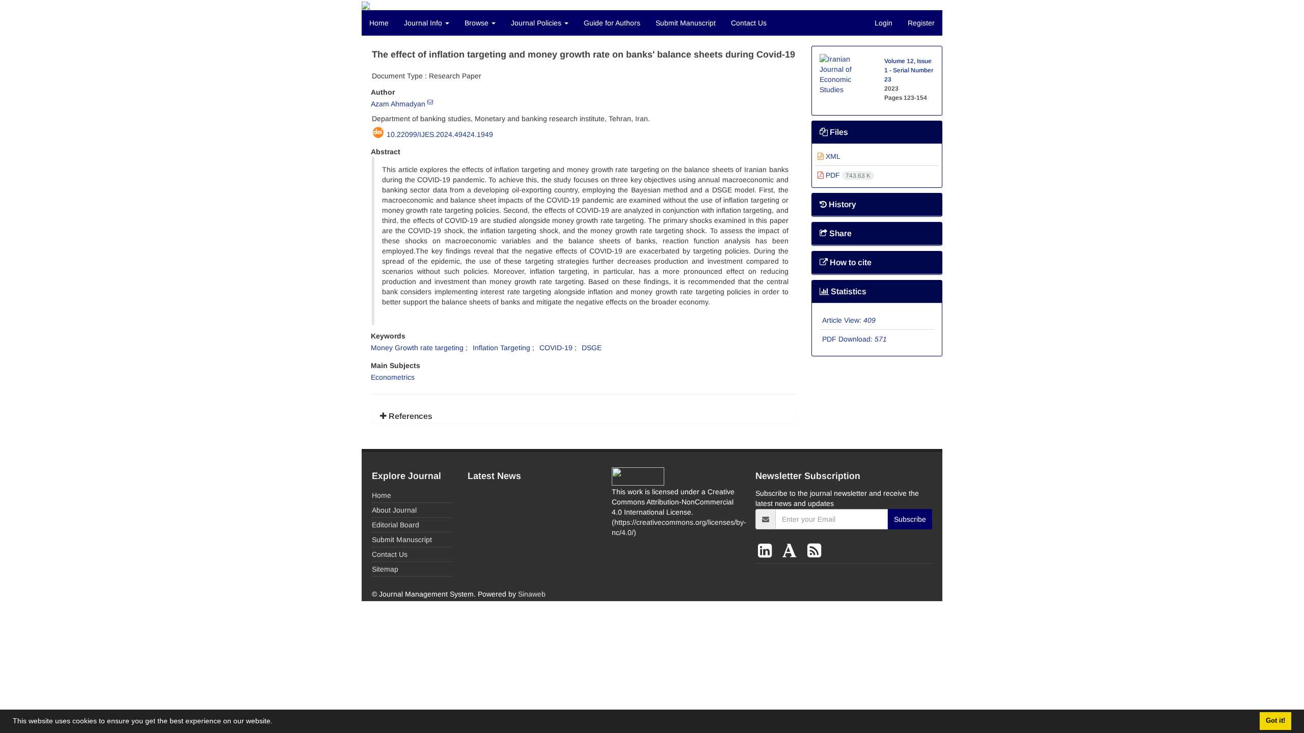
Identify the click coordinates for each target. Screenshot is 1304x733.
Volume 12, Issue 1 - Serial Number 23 (908, 70)
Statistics (847, 291)
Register (921, 23)
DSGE (592, 348)
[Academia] (792, 550)
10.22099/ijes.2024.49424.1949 (440, 134)
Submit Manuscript (686, 23)
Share (839, 233)
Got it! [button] (1275, 720)
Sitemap (385, 569)
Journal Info (424, 23)
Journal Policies (537, 23)
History (841, 204)
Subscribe (910, 519)
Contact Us (749, 23)
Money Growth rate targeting (417, 348)
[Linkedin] (767, 550)
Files (838, 132)
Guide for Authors (612, 23)
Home (379, 23)
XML (832, 156)
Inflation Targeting (501, 348)
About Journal (394, 510)
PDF (847, 175)
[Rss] (814, 550)
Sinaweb (532, 594)
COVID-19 (556, 348)
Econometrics (393, 377)
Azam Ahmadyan (398, 104)
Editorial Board (395, 525)
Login (883, 23)
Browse (478, 23)
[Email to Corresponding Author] (430, 102)
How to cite (850, 262)
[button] (276, 722)
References (409, 416)
